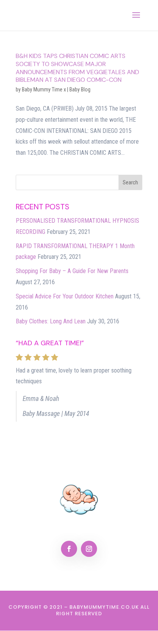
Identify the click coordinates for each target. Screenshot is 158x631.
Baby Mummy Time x (44, 89)
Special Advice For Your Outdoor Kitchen (65, 296)
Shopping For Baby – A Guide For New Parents (72, 271)
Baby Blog (80, 89)
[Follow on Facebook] (69, 549)
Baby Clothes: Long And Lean (51, 321)
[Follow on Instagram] (89, 549)
